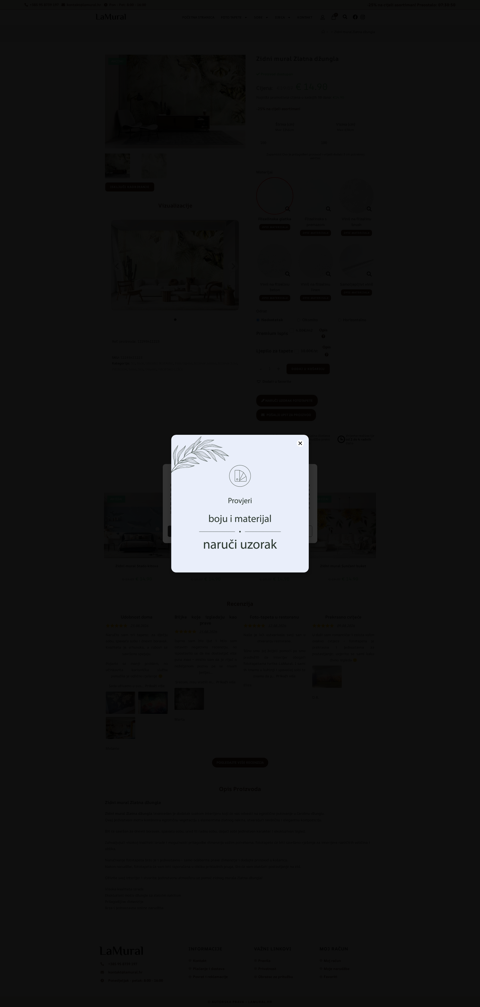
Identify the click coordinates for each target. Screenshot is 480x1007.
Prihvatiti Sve (203, 531)
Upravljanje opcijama (277, 531)
